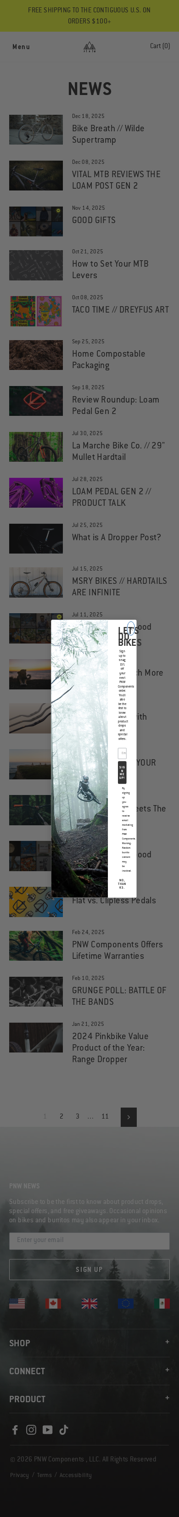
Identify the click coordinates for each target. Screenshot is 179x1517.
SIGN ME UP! (122, 773)
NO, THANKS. (122, 884)
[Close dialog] (131, 628)
